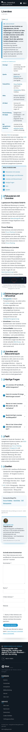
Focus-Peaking (18, 84)
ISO (4, 485)
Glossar (5, 693)
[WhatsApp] (14, 21)
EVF (22, 500)
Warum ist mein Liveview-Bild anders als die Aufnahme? (14, 406)
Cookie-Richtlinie (7, 715)
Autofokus (16, 500)
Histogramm (17, 90)
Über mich (6, 697)
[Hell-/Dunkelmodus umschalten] (20, 3)
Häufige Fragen (9, 182)
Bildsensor (17, 76)
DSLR (6, 115)
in (6, 19)
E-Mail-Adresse (8, 597)
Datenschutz (6, 712)
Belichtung (17, 342)
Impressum (6, 709)
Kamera (5, 680)
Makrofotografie (15, 218)
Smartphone (6, 686)
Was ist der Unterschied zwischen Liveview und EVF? (14, 427)
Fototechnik (6, 683)
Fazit (6, 186)
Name (5, 588)
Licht (24, 137)
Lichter (7, 303)
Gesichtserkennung (7, 272)
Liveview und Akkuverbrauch (13, 179)
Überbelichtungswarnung (11, 319)
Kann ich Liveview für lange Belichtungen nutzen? (15, 395)
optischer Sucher (18, 128)
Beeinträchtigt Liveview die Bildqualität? (14, 416)
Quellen (7, 190)
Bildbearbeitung (7, 690)
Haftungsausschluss (8, 719)
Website (5, 606)
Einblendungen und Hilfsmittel (13, 175)
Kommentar (7, 563)
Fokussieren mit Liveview (12, 172)
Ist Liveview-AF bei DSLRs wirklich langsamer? (14, 386)
